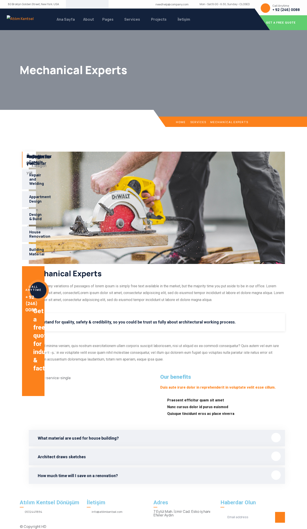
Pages (107, 19)
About (88, 19)
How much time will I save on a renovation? (78, 475)
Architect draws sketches (62, 456)
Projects (159, 19)
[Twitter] (76, 4)
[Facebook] (83, 4)
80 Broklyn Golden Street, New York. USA (33, 4)
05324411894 (33, 512)
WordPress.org (40, 227)
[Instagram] (98, 4)
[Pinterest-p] (90, 4)
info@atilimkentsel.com (107, 512)
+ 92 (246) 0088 (286, 10)
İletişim (184, 19)
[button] (157, 438)
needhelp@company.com (172, 4)
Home (181, 122)
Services (132, 19)
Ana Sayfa (66, 19)
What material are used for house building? (78, 438)
